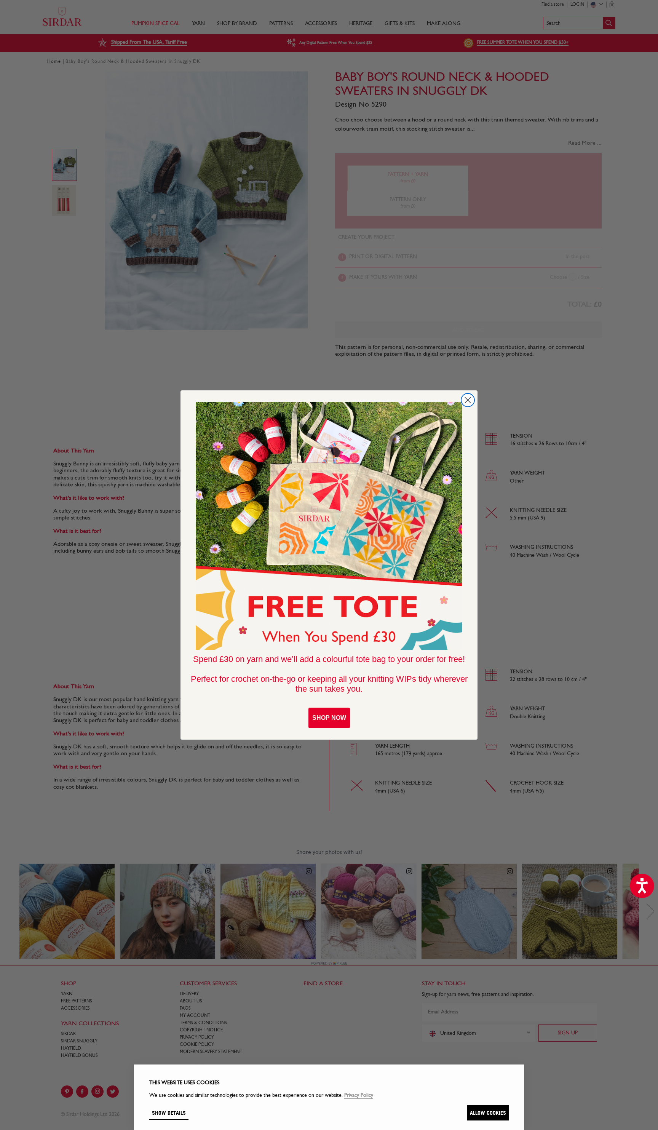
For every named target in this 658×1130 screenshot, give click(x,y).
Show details (169, 1112)
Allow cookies (488, 1112)
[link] (329, 526)
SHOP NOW (329, 717)
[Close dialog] (467, 400)
